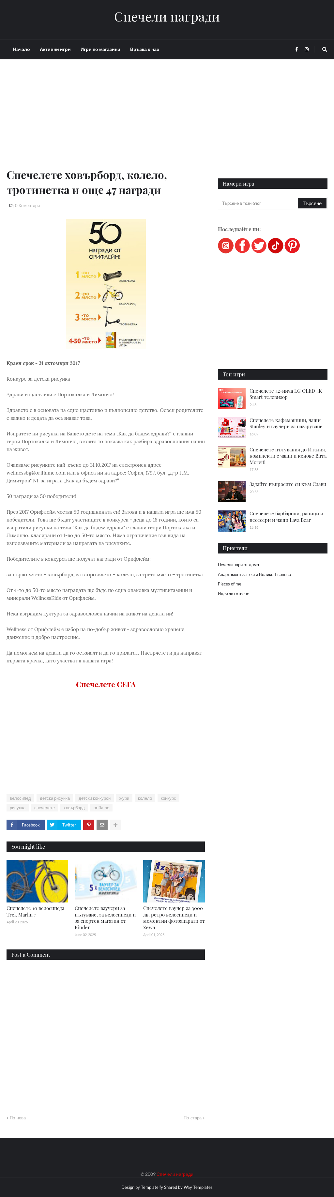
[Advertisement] (106, 121)
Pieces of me (229, 583)
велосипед (20, 798)
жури (124, 798)
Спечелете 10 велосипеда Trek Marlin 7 (35, 911)
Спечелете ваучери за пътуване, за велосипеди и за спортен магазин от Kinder (105, 918)
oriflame (101, 807)
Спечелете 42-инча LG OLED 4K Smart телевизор (286, 394)
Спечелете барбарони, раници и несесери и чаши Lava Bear (286, 516)
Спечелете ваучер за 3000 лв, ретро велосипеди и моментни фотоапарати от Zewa (174, 918)
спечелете (44, 807)
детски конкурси (95, 798)
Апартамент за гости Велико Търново (254, 574)
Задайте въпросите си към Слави (288, 484)
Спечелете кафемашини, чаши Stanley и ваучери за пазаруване (286, 423)
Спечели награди (167, 16)
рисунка (17, 807)
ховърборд (74, 807)
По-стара (193, 1117)
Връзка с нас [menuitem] (144, 49)
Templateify (152, 1187)
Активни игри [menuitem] (55, 49)
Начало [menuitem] (21, 49)
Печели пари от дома (238, 564)
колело (145, 798)
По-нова (18, 1117)
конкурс (168, 798)
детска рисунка (55, 798)
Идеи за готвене (233, 593)
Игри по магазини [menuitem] (100, 49)
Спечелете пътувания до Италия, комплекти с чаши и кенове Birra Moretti (288, 455)
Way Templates (198, 1187)
